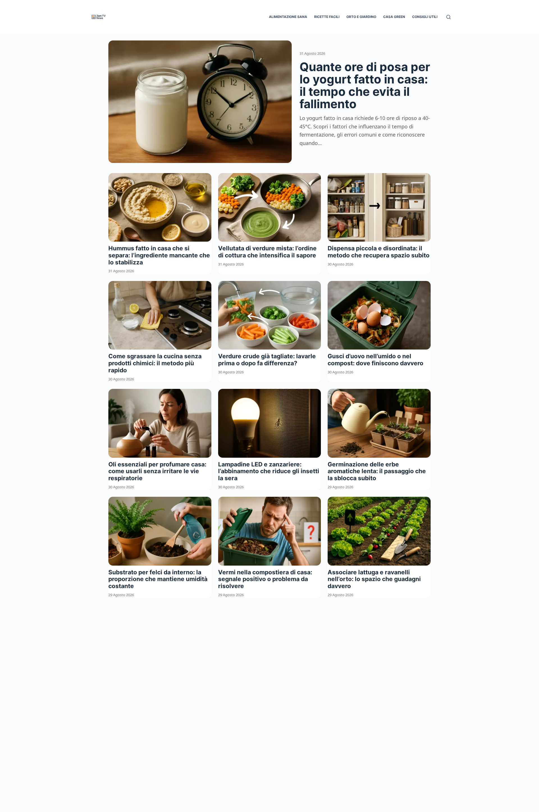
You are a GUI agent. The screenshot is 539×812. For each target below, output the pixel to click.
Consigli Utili (424, 17)
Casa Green (394, 17)
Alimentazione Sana (288, 17)
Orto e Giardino (361, 17)
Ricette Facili (326, 17)
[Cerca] (448, 17)
